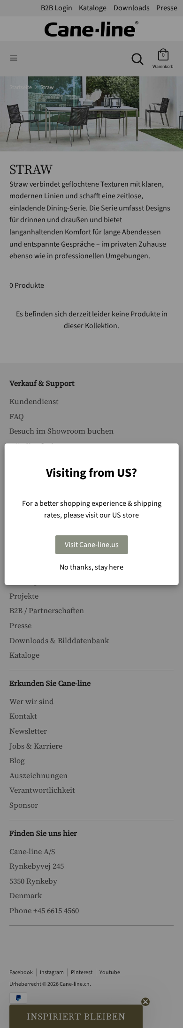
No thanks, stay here (91, 567)
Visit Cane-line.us (92, 545)
